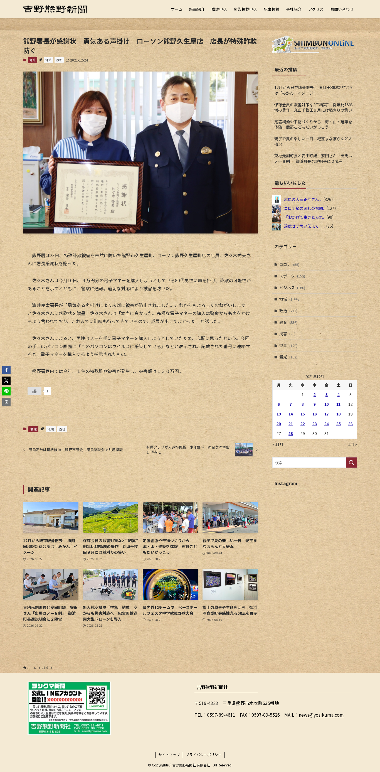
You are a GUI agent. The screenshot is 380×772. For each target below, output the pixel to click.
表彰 (59, 60)
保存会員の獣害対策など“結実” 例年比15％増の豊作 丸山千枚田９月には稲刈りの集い (313, 107)
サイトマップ (169, 754)
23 (314, 424)
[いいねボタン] (34, 391)
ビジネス (292, 287)
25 (338, 424)
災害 (287, 333)
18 (338, 414)
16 (314, 414)
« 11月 (277, 444)
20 (279, 424)
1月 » (352, 444)
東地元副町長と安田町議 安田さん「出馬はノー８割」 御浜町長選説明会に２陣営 (313, 158)
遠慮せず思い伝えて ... (304, 225)
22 (302, 424)
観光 (288, 357)
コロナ (289, 264)
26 (350, 424)
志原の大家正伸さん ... (303, 199)
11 (338, 404)
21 (290, 424)
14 (290, 414)
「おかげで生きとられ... (304, 217)
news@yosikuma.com (321, 714)
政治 (288, 310)
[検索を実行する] (351, 462)
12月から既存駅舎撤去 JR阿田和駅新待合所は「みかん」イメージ (314, 90)
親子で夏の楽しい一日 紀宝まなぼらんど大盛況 (313, 141)
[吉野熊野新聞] (55, 9)
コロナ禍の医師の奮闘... (304, 208)
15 (302, 414)
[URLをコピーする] (6, 402)
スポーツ (292, 276)
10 (326, 404)
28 (290, 433)
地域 (32, 60)
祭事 (288, 345)
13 (279, 414)
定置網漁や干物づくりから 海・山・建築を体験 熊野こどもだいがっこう (313, 124)
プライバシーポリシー (204, 754)
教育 (288, 322)
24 (326, 424)
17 (326, 414)
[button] (6, 370)
